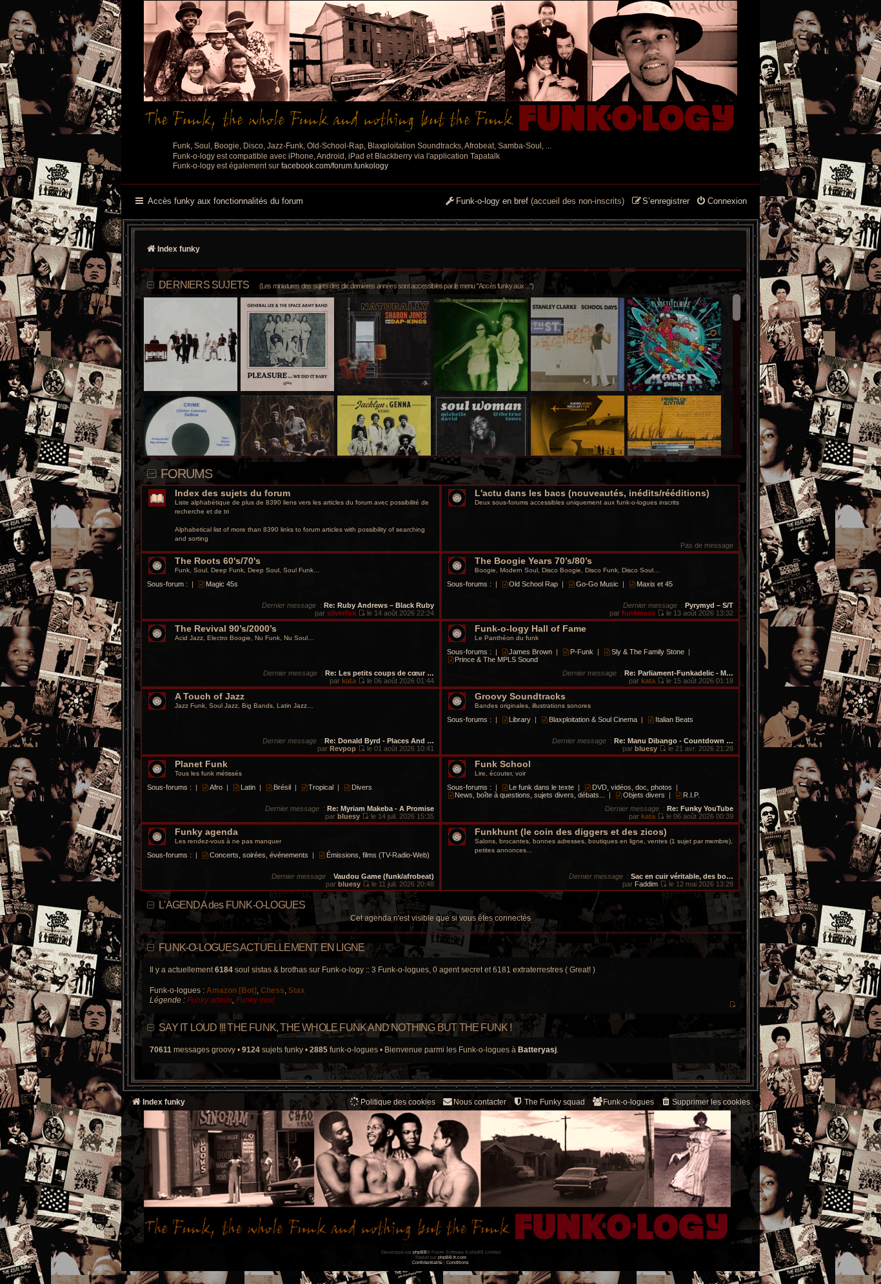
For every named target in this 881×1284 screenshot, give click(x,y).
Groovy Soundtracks (520, 696)
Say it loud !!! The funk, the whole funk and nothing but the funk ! (335, 1027)
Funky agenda (206, 832)
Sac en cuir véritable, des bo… (682, 876)
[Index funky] (440, 68)
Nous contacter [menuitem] (479, 1102)
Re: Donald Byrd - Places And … (379, 741)
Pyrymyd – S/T (709, 605)
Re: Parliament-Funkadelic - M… (678, 673)
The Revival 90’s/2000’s (226, 629)
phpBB (420, 1252)
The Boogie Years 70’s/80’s (533, 561)
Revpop (343, 748)
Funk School (503, 764)
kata (349, 681)
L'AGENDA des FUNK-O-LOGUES (232, 904)
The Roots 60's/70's (218, 561)
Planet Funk (201, 764)
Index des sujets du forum (232, 493)
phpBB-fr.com (452, 1257)
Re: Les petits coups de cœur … (379, 673)
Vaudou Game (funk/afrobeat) (383, 876)
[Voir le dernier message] (361, 613)
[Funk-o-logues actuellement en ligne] (732, 1005)
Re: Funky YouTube (700, 808)
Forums (186, 473)
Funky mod (255, 1000)
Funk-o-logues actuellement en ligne (261, 947)
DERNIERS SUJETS (346, 284)
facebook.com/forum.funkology (334, 165)
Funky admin (209, 1000)
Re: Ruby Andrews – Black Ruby (379, 605)
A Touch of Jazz (209, 696)
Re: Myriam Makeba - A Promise (380, 808)
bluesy (646, 748)
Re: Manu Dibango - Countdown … (673, 741)
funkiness (638, 613)
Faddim (646, 884)
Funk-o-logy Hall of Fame (530, 629)
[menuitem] (721, 202)
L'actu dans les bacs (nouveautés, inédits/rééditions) (592, 493)
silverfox (341, 613)
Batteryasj (537, 1049)
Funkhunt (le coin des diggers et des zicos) (571, 832)
